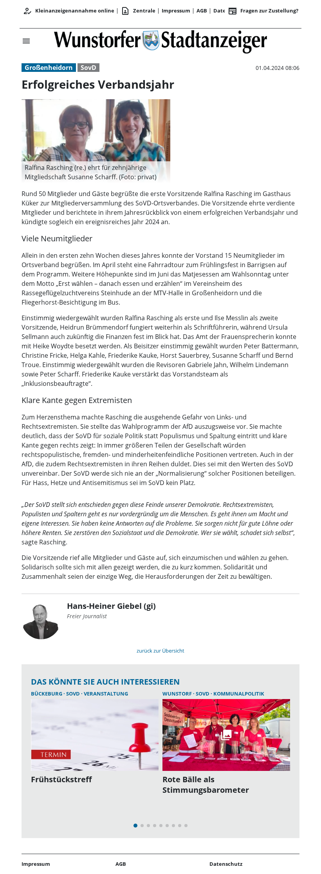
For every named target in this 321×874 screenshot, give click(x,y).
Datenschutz (225, 863)
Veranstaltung (106, 693)
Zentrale (138, 11)
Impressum (176, 10)
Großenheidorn (49, 67)
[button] (96, 172)
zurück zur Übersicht (160, 650)
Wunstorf (177, 693)
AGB (202, 10)
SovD (88, 67)
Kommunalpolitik (238, 693)
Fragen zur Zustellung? (263, 11)
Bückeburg (47, 693)
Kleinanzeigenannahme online (68, 11)
